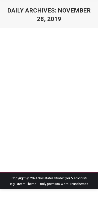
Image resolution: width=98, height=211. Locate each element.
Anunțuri (17, 71)
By (33, 71)
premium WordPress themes (67, 184)
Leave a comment (24, 77)
